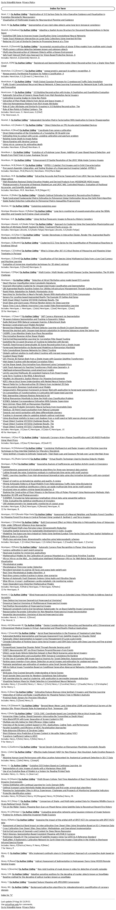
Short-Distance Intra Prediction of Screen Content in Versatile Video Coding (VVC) (40, 733)
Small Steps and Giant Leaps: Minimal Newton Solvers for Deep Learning (36, 303)
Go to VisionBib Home (11, 2)
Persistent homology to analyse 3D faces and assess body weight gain (34, 570)
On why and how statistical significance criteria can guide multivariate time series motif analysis (47, 487)
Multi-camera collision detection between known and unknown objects (35, 49)
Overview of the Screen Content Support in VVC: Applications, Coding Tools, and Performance (46, 725)
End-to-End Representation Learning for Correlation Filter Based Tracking (36, 339)
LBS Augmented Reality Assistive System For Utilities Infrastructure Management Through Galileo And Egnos (52, 289)
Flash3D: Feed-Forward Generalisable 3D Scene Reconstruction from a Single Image (41, 345)
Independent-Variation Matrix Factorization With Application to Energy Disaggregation (69, 120)
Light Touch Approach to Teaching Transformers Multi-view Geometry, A (36, 367)
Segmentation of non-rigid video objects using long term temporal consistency (64, 25)
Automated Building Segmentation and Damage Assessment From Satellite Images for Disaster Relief (49, 636)
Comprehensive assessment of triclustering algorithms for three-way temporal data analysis (45, 470)
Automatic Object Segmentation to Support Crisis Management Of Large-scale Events (42, 639)
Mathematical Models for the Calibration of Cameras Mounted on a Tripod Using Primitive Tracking (49, 556)
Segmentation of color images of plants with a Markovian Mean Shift (34, 768)
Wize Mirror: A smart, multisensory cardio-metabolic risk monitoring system (38, 581)
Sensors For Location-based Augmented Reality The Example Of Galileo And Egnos (40, 297)
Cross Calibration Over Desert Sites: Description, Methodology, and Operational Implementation (47, 828)
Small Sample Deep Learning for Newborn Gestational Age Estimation (35, 676)
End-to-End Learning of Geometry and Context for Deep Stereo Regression (37, 831)
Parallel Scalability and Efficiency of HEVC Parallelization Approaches (34, 728)
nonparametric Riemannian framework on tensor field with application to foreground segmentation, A (50, 390)
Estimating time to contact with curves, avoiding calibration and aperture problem (41, 136)
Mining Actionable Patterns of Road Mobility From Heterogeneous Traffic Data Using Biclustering (47, 484)
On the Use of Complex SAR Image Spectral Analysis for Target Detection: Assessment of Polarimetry (49, 659)
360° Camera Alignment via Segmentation (60, 316)
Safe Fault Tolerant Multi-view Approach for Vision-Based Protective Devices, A (39, 55)
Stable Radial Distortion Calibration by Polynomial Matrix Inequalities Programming (41, 201)
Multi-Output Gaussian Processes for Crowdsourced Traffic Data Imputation (68, 82)
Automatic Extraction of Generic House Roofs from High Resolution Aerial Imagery (41, 95)
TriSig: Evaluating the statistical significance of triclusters (29, 501)
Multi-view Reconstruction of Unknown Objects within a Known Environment (38, 52)
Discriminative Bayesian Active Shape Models (24, 336)
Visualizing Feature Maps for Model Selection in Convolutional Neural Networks (39, 681)
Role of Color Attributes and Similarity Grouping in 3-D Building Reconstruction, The (41, 107)
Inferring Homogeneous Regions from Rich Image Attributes (30, 104)
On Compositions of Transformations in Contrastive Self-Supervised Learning (38, 393)
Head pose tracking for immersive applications (24, 553)
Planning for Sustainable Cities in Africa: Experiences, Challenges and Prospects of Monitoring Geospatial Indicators (56, 790)
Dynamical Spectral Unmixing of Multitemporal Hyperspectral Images (35, 603)
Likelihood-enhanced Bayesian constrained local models (28, 370)
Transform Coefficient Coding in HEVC (20, 736)
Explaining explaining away (43, 206)
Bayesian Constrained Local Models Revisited (23, 325)
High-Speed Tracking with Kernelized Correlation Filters (28, 362)
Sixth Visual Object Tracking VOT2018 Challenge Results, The (31, 300)
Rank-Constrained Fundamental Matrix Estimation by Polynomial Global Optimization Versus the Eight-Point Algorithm (57, 198)
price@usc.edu (12, 904)
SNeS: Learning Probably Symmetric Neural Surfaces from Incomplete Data (37, 407)
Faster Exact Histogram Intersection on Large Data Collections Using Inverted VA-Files (42, 39)
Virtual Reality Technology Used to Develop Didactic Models (76, 459)
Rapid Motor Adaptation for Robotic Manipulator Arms (28, 292)
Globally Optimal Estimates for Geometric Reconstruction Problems (69, 195)
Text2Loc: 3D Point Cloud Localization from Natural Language (31, 410)
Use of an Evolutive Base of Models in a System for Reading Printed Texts (36, 771)
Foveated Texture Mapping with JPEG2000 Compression (53, 882)
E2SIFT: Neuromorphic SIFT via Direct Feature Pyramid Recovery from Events (38, 650)
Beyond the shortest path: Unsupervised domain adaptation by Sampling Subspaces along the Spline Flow (51, 331)
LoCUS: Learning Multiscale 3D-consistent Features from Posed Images (35, 373)
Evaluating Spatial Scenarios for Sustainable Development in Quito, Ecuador (37, 531)
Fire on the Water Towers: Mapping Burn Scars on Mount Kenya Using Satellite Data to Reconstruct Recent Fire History (57, 807)
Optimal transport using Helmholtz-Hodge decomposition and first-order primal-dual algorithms (47, 788)
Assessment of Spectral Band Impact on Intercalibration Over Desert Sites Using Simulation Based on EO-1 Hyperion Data (58, 826)
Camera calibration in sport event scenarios (23, 550)
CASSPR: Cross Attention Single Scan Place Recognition (28, 333)
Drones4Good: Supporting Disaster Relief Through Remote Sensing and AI (36, 647)
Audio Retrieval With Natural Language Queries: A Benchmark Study (34, 322)
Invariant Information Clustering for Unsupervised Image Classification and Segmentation (44, 286)
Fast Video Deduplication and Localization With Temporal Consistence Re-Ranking (40, 656)
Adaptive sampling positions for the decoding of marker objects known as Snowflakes (70, 874)
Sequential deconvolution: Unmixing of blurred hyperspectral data (33, 615)
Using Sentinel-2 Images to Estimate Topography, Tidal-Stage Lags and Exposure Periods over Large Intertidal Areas (56, 454)
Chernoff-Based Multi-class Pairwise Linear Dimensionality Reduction (34, 528)
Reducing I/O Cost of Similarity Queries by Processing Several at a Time (36, 41)
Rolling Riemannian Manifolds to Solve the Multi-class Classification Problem (38, 398)
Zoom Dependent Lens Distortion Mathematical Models (28, 584)
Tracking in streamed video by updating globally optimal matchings (34, 415)
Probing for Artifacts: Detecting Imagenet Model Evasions (29, 815)
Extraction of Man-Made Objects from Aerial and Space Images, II (33, 101)
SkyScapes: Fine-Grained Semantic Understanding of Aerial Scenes (33, 673)
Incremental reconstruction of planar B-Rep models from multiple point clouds (76, 47)
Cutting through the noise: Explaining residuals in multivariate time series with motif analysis (45, 473)
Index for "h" (7, 895)
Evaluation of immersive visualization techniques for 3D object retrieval (36, 264)
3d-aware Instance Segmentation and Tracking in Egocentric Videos (34, 319)
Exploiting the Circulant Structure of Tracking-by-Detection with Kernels (35, 342)
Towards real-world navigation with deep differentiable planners (32, 413)
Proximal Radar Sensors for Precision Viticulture (25, 698)
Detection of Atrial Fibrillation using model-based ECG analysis (61, 280)
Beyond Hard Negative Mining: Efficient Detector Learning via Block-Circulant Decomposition (45, 328)
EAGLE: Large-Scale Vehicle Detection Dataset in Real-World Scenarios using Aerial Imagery (45, 653)
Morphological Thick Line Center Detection (22, 567)
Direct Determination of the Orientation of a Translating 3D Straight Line (36, 133)
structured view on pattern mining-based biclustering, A (28, 490)
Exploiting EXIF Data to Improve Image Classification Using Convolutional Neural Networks (44, 36)
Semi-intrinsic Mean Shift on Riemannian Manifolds (26, 404)
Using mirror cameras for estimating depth (22, 144)
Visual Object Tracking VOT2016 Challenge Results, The (28, 424)
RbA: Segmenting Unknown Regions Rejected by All (26, 396)
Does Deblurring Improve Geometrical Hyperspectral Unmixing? (32, 600)
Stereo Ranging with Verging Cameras (20, 142)
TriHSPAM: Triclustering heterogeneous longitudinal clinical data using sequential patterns (44, 498)
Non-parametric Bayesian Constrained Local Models (27, 387)
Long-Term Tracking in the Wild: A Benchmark (24, 376)
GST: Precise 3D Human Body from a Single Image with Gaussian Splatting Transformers (43, 359)
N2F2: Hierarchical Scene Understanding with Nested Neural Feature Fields (37, 381)
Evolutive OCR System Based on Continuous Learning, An (56, 766)
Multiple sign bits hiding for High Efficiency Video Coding (29, 722)
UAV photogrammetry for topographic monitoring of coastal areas (33, 504)
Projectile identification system (17, 793)
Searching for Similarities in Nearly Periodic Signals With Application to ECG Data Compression (46, 294)
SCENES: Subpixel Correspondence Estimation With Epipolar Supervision (36, 401)
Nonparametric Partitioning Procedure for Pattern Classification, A (33, 74)
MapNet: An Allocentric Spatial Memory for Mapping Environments (34, 379)
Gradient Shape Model (13, 356)
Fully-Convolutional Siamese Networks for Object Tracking (29, 350)
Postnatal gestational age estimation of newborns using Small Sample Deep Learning (42, 664)
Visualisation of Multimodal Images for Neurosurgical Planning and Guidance (38, 20)
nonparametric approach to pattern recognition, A (67, 71)
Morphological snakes (13, 564)
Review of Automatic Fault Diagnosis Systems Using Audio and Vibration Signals (39, 578)
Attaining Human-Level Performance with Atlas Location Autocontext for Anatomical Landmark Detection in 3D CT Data (58, 758)
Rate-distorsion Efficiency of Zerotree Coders (23, 731)
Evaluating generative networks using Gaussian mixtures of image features (75, 812)
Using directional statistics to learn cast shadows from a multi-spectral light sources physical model (48, 418)
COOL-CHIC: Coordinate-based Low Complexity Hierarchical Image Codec (68, 714)
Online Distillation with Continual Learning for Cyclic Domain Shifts (33, 785)
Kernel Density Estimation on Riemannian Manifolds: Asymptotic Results (72, 747)
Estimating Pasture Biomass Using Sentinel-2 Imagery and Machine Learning (70, 692)
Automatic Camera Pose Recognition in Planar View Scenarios (67, 547)
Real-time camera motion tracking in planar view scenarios (30, 576)
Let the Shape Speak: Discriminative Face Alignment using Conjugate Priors (37, 364)
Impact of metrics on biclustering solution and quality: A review (32, 481)
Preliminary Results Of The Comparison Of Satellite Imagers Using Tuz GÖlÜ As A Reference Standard (49, 837)
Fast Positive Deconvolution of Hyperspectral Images (27, 606)
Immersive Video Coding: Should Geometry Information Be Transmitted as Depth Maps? (43, 716)
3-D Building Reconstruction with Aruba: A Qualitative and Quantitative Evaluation (71, 92)
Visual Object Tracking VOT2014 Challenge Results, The (28, 421)
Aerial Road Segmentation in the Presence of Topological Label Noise (69, 633)
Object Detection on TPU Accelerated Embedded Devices (71, 125)
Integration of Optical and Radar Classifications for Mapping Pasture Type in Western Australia (46, 695)
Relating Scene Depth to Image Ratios (20, 139)
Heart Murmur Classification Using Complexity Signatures (29, 283)
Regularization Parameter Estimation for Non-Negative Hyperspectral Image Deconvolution (45, 612)
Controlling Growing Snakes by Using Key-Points (24, 98)
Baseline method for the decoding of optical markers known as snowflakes (37, 877)
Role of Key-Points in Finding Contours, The (22, 109)
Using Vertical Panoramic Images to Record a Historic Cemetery (63, 219)
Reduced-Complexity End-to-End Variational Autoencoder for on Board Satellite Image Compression (48, 609)
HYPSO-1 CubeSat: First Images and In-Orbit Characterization (72, 165)
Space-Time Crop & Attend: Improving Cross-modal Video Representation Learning (41, 306)
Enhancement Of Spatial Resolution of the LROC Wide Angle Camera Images (68, 160)
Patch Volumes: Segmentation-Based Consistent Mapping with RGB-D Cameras (39, 834)
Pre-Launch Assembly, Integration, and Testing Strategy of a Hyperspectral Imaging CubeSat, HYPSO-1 (49, 168)
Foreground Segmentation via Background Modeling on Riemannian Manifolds (39, 348)
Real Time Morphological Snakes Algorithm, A (24, 573)
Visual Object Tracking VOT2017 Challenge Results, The (28, 427)
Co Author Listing (19, 14)
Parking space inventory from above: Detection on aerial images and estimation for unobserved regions (50, 662)
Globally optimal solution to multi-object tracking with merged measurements (39, 353)
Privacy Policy (28, 2)
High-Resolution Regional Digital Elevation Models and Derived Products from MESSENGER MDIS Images (51, 182)
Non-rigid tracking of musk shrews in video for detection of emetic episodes (72, 869)
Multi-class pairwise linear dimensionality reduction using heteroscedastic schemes (41, 539)
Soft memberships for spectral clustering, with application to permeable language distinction (45, 678)
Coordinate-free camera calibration (54, 130)
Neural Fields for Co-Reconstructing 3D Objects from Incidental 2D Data (36, 384)
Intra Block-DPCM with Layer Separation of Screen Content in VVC (33, 719)
